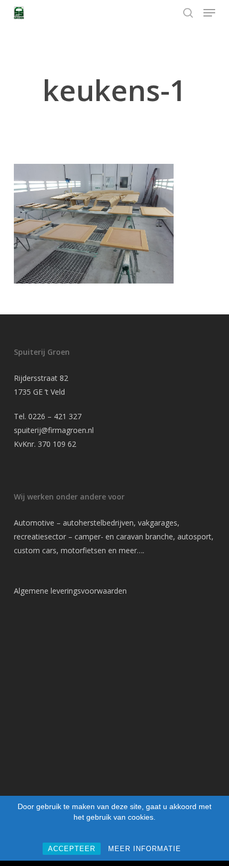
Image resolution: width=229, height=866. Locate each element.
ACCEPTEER (71, 849)
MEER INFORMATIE (144, 849)
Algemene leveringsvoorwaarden (70, 591)
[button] (209, 12)
